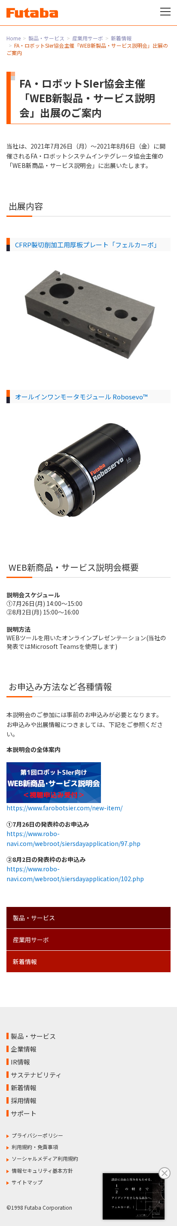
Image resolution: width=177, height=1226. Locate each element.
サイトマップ (27, 1182)
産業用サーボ (87, 38)
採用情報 (24, 1100)
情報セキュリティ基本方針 (42, 1170)
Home (13, 38)
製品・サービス (46, 38)
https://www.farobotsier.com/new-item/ (64, 807)
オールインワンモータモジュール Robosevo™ (81, 396)
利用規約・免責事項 (35, 1146)
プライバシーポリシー (37, 1135)
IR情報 (20, 1061)
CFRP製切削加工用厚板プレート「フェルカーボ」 (87, 244)
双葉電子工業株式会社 (32, 12)
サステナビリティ (36, 1074)
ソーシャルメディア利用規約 (45, 1158)
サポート (24, 1113)
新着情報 (121, 38)
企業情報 (24, 1048)
